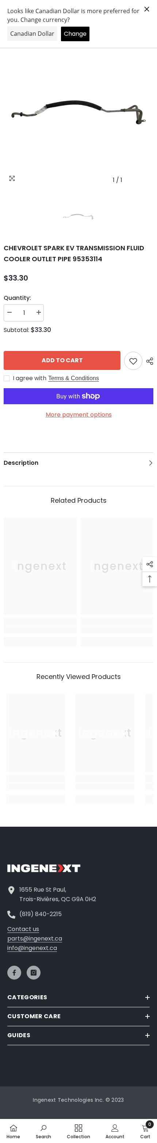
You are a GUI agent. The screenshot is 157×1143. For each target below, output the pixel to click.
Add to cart (62, 360)
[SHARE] (147, 361)
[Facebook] (14, 973)
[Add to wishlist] (133, 361)
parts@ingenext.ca (34, 938)
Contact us (23, 929)
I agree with (29, 378)
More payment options (79, 414)
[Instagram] (34, 973)
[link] (40, 629)
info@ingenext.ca (32, 948)
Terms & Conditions (73, 378)
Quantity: (17, 298)
